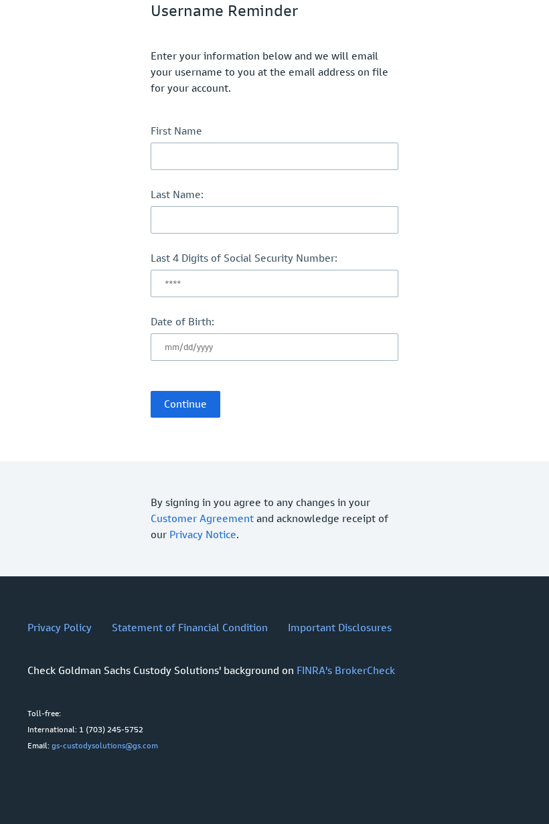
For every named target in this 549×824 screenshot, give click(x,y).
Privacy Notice (202, 534)
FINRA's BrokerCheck (346, 670)
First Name (176, 131)
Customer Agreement (202, 518)
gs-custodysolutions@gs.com (105, 745)
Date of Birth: (182, 321)
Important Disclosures (340, 627)
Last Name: (177, 194)
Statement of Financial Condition (190, 627)
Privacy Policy (59, 627)
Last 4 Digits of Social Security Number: (244, 258)
